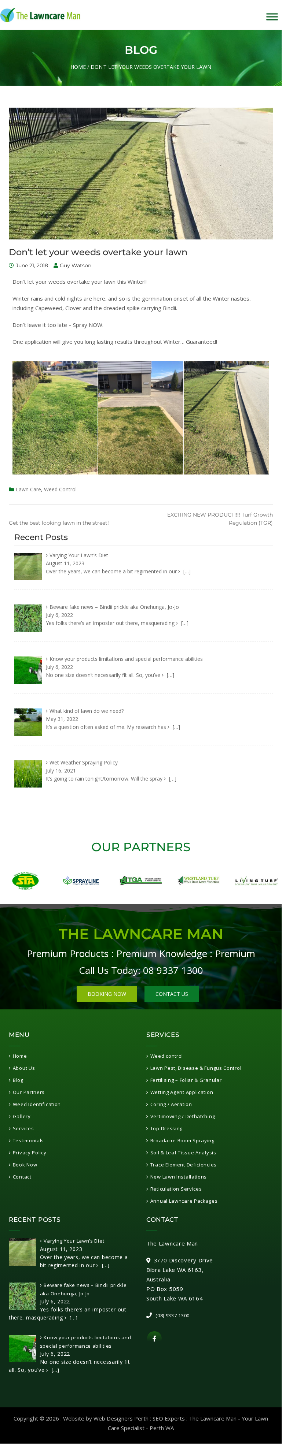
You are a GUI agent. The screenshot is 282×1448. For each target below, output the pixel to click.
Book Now (25, 1164)
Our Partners (29, 1092)
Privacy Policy (30, 1152)
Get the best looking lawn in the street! (59, 523)
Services (23, 1128)
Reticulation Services (176, 1188)
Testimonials (28, 1140)
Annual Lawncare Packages (184, 1201)
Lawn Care (28, 489)
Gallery (22, 1116)
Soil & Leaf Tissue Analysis (183, 1152)
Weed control (166, 1056)
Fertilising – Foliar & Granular (185, 1080)
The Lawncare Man (213, 1418)
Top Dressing (166, 1128)
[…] (186, 571)
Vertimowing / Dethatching (182, 1116)
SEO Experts (169, 1418)
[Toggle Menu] (272, 17)
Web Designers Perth (121, 1418)
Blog (18, 1080)
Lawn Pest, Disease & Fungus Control (195, 1068)
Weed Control (60, 489)
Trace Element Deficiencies (183, 1164)
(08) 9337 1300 (172, 1315)
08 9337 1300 (173, 970)
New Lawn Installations (178, 1176)
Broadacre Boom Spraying (182, 1140)
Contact (22, 1176)
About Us (24, 1068)
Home (78, 66)
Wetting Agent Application (181, 1092)
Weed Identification (37, 1104)
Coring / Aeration (171, 1104)
